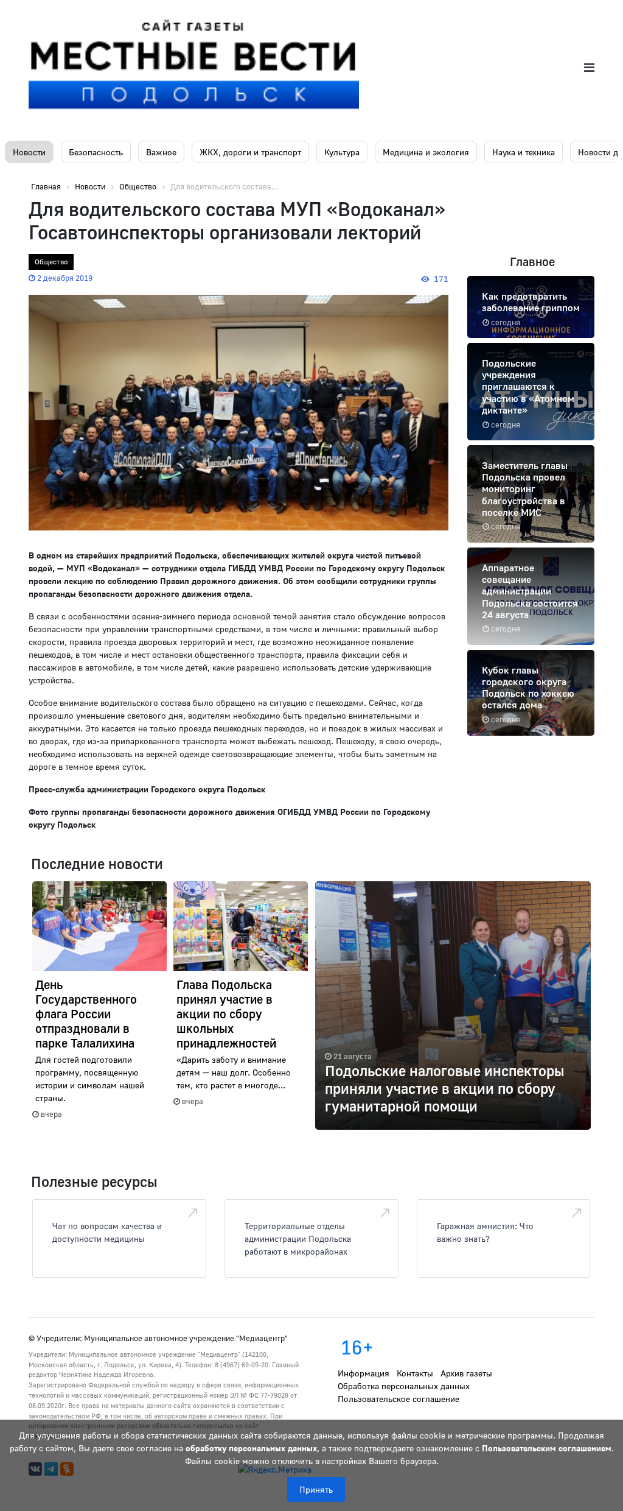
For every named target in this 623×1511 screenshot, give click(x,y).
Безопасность (96, 152)
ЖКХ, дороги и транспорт (250, 152)
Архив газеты (466, 1373)
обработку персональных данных (251, 1448)
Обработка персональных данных (404, 1386)
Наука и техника (523, 152)
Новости (29, 152)
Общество (51, 261)
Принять (316, 1489)
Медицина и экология (426, 152)
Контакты (415, 1373)
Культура (342, 152)
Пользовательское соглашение (398, 1398)
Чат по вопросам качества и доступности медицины (107, 1232)
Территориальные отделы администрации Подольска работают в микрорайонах (298, 1238)
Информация (363, 1373)
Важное (161, 152)
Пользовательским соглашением (546, 1448)
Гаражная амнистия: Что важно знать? (485, 1232)
